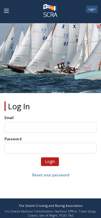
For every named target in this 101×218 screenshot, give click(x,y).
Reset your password (50, 174)
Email (9, 117)
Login (91, 9)
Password (13, 139)
